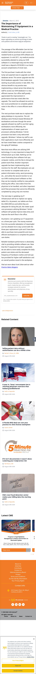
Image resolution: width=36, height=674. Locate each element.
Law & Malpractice (7, 310)
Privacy (18, 574)
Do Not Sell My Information (18, 579)
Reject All (18, 665)
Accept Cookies (18, 670)
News (20, 616)
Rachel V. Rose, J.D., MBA (11, 353)
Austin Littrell (8, 427)
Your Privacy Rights (18, 581)
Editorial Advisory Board (18, 572)
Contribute (18, 568)
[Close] (34, 639)
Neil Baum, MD (8, 464)
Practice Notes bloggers (9, 267)
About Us (18, 564)
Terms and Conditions (18, 577)
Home (6, 616)
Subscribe (26, 295)
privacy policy (6, 301)
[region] (18, 655)
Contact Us (18, 570)
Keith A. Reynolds (9, 391)
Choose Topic (16, 8)
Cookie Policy (30, 657)
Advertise (18, 566)
